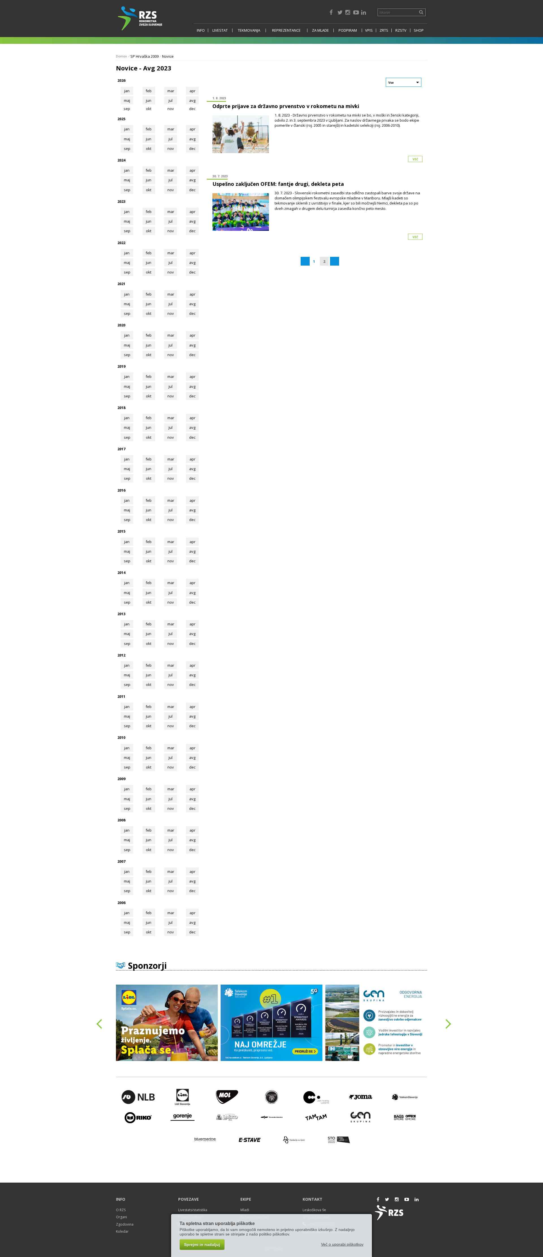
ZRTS (384, 30)
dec (192, 148)
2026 (121, 80)
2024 (121, 160)
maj (127, 100)
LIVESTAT (220, 30)
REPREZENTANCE (286, 30)
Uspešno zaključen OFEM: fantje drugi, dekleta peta (278, 183)
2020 (121, 325)
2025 (121, 118)
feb (149, 90)
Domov (121, 56)
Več (415, 159)
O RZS (121, 1210)
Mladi (244, 1210)
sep (127, 148)
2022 (121, 242)
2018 (121, 407)
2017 (121, 448)
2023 (121, 201)
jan (127, 90)
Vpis (369, 30)
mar (170, 90)
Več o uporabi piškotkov (342, 1244)
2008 (121, 820)
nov (170, 148)
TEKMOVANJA (249, 30)
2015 (121, 531)
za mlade (320, 30)
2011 (121, 696)
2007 (121, 861)
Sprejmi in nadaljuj (202, 1244)
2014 (121, 572)
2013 (121, 613)
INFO (201, 30)
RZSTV (400, 30)
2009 (121, 778)
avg (192, 100)
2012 (121, 655)
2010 (121, 737)
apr (192, 90)
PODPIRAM (348, 30)
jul (171, 100)
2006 (121, 902)
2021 (121, 283)
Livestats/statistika (192, 1210)
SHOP (419, 30)
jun (148, 100)
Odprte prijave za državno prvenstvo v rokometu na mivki (285, 106)
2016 (121, 490)
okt (148, 148)
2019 (121, 366)
